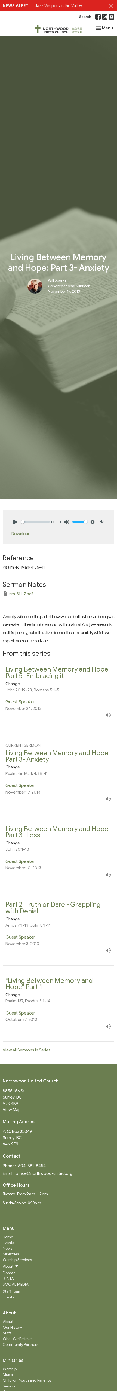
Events (8, 1242)
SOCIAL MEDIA (16, 1284)
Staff (7, 1333)
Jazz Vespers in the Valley (58, 5)
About (8, 1321)
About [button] (8, 1266)
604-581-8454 (32, 1165)
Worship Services (17, 1259)
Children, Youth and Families (27, 1380)
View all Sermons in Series (27, 1050)
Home (8, 1236)
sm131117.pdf (21, 593)
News (7, 1248)
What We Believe (17, 1338)
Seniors (9, 1386)
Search (85, 16)
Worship (10, 1368)
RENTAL (9, 1278)
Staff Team (12, 1291)
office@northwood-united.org (44, 1173)
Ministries (11, 1254)
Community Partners (20, 1344)
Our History (12, 1327)
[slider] (35, 521)
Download (20, 533)
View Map (12, 1109)
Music (8, 1374)
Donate (9, 1272)
